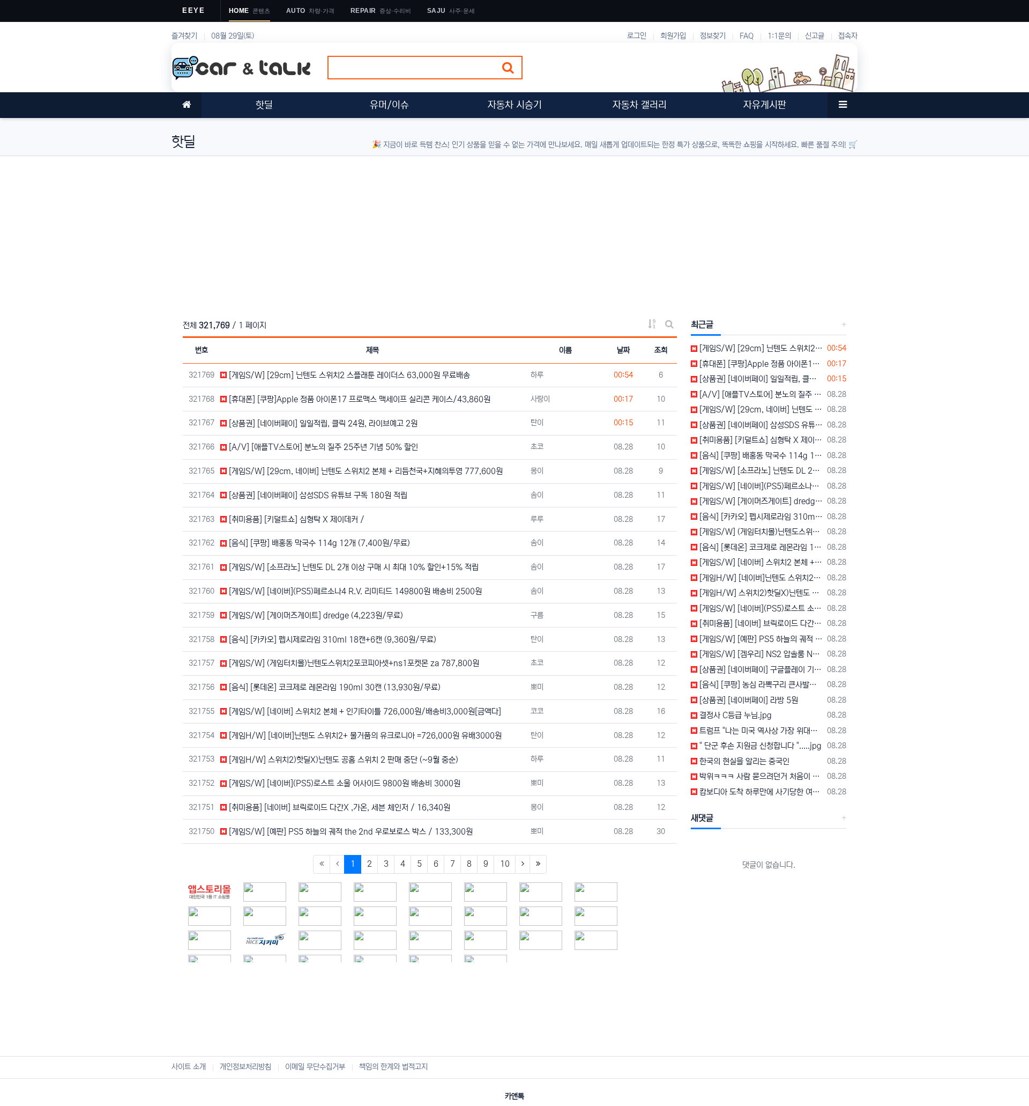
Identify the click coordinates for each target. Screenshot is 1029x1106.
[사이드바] (842, 105)
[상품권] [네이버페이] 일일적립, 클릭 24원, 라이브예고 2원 (322, 423)
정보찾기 (713, 36)
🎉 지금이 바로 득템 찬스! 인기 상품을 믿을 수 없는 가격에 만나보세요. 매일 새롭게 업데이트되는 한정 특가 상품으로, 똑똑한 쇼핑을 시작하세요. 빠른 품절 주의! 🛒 (614, 145)
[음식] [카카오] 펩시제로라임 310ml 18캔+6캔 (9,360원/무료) (331, 639)
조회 (660, 350)
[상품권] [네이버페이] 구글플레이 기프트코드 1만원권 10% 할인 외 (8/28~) (760, 669)
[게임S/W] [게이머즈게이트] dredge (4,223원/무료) (315, 615)
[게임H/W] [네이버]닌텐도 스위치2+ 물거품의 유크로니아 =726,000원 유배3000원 (364, 735)
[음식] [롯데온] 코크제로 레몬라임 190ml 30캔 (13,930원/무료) (334, 687)
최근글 (702, 324)
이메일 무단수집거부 (315, 1067)
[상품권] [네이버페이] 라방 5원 (747, 700)
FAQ (747, 36)
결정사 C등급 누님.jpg (734, 715)
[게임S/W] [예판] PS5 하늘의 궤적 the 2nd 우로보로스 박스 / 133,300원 (350, 831)
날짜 (623, 350)
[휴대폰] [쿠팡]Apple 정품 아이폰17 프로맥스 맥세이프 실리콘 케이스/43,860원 (358, 399)
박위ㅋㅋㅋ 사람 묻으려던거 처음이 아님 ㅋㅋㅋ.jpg (760, 776)
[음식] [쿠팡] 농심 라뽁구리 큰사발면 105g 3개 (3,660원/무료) (760, 684)
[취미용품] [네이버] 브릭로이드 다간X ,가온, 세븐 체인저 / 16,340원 (338, 807)
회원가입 (673, 36)
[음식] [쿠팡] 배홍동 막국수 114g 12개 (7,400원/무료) (318, 543)
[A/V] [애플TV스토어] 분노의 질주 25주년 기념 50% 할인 (322, 447)
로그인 (636, 36)
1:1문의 (779, 36)
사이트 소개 (189, 1067)
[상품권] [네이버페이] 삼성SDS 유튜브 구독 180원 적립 (317, 495)
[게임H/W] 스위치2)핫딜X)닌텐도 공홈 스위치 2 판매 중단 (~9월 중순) (342, 759)
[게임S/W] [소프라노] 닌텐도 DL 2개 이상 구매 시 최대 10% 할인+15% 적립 (353, 567)
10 (505, 863)
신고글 (814, 36)
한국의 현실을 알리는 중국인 (743, 761)
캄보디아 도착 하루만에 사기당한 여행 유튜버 (760, 792)
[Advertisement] (493, 231)
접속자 (847, 36)
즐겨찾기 (184, 36)
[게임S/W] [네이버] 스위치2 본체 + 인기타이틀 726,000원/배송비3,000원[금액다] (364, 711)
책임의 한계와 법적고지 (393, 1067)
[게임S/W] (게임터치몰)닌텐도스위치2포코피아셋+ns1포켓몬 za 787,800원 (353, 663)
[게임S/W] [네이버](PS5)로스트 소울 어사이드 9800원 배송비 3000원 (343, 783)
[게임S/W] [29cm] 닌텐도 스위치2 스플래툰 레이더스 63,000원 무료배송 (348, 375)
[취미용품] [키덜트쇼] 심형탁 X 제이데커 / (295, 519)
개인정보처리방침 (245, 1067)
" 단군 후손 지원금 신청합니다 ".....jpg (759, 745)
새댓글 (702, 818)
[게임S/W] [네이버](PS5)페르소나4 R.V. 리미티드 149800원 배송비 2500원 (354, 591)
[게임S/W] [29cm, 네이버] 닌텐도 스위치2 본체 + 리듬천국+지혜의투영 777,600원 (365, 471)
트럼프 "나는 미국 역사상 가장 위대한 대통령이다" (760, 730)
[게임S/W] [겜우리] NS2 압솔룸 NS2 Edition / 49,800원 (760, 654)
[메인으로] (187, 105)
